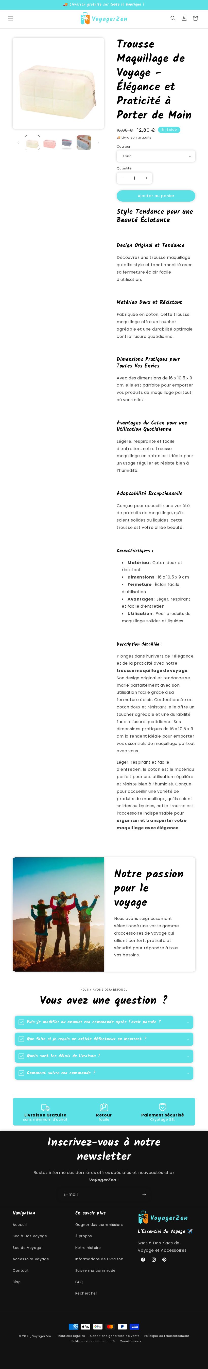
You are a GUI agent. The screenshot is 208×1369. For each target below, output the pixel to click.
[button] (10, 18)
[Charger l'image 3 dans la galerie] (66, 142)
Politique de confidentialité (93, 1341)
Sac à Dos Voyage (30, 1236)
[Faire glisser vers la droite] (98, 142)
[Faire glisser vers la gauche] (18, 142)
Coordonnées (130, 1341)
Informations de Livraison (99, 1259)
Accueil (20, 1224)
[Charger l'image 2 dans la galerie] (49, 142)
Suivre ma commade (95, 1270)
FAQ (79, 1281)
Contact (21, 1270)
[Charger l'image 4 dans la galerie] (84, 142)
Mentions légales (71, 1336)
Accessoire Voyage (31, 1259)
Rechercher (86, 1293)
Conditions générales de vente (115, 1336)
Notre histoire (88, 1247)
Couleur (124, 146)
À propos (83, 1236)
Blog (17, 1281)
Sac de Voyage (27, 1247)
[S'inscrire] (144, 1194)
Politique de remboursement (166, 1336)
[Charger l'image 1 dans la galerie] (32, 142)
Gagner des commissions (99, 1224)
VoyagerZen (41, 1336)
